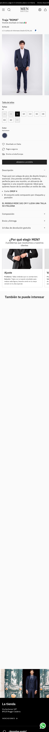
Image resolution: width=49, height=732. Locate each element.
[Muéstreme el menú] (3, 10)
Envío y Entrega (9, 221)
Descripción (7, 170)
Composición (8, 214)
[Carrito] (45, 10)
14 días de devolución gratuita (16, 227)
